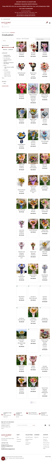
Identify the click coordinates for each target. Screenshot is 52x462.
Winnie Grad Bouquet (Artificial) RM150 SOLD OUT (45, 391)
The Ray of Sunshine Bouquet (21, 389)
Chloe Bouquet (44, 141)
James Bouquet (33, 230)
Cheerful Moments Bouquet (33, 143)
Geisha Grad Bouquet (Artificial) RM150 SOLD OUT (33, 189)
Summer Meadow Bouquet (45, 298)
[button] (50, 23)
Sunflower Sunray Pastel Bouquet (33, 320)
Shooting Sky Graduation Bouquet (45, 276)
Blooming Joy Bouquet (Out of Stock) (44, 96)
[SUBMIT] (33, 425)
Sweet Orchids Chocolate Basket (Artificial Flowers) (44, 343)
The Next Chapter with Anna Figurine (44, 368)
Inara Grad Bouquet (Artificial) (21, 232)
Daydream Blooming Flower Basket (33, 166)
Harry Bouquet (21, 210)
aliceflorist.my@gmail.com (7, 446)
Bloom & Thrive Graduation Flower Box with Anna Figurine (33, 97)
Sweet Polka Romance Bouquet (21, 368)
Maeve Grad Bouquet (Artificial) (33, 253)
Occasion (7, 32)
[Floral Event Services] (39, 414)
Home (3, 32)
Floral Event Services (44, 413)
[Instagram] (49, 425)
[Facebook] (45, 425)
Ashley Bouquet (21, 73)
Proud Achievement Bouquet (21, 276)
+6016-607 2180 (4, 442)
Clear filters (5, 85)
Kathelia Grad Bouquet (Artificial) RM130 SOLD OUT (21, 254)
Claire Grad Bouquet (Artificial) (21, 166)
